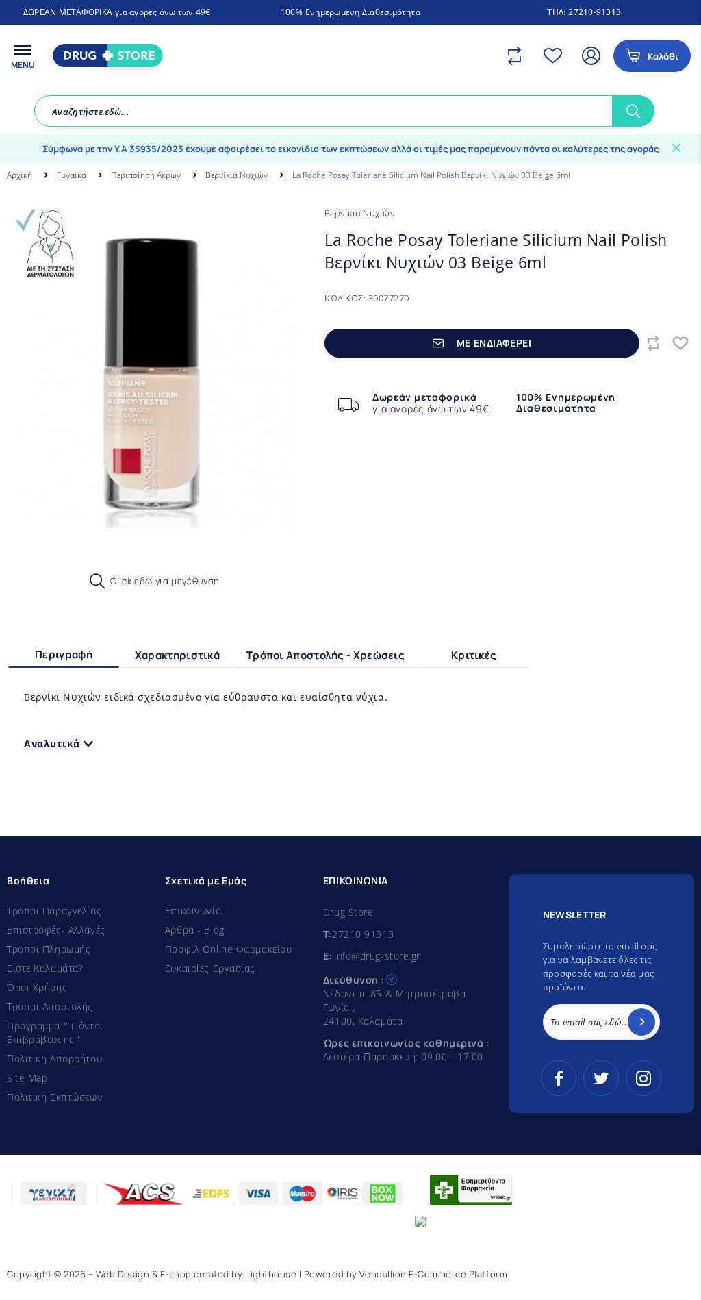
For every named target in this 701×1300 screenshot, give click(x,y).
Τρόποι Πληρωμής (48, 948)
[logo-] (105, 55)
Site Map (27, 1077)
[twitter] (601, 1078)
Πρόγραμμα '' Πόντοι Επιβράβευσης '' (55, 1032)
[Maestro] (302, 1193)
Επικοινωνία (193, 910)
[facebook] (558, 1078)
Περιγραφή (63, 654)
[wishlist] (556, 55)
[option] (152, 383)
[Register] (641, 1022)
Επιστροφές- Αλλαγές (56, 929)
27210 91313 (363, 933)
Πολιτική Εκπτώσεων (54, 1096)
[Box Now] (382, 1193)
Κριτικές (473, 655)
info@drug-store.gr (377, 955)
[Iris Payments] (343, 1193)
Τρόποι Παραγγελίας (54, 910)
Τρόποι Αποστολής (50, 1006)
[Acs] (144, 1193)
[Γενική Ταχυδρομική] (54, 1193)
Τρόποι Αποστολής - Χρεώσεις (325, 655)
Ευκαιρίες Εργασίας (210, 968)
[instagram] (643, 1078)
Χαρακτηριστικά (177, 655)
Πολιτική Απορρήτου (54, 1058)
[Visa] (258, 1193)
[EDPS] (211, 1193)
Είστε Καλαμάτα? (45, 968)
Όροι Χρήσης (37, 987)
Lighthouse (270, 1274)
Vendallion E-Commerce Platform (433, 1274)
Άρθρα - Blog (195, 929)
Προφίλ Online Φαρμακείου (228, 948)
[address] (391, 978)
